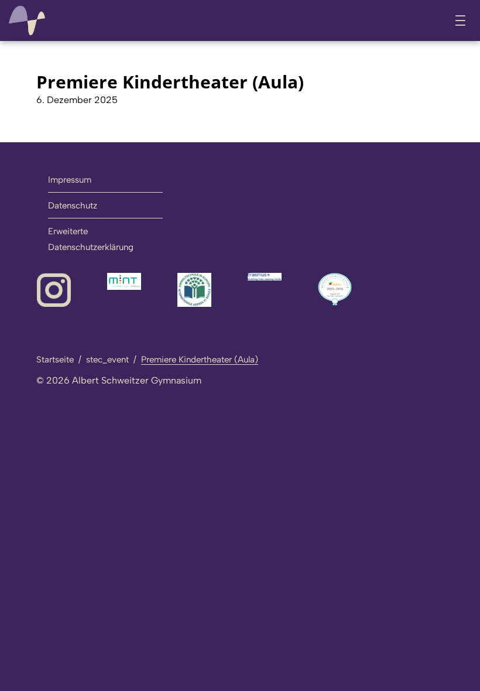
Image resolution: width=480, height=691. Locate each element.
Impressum (69, 180)
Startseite (55, 359)
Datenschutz (72, 205)
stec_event (107, 359)
